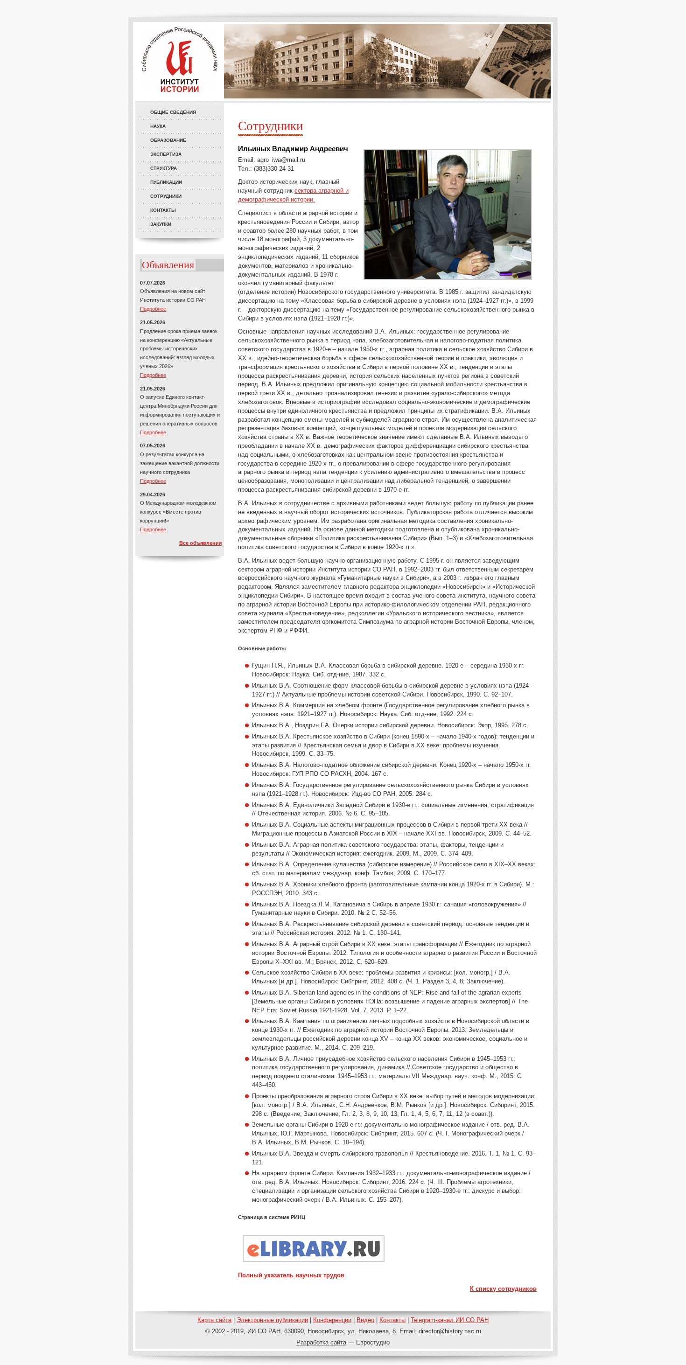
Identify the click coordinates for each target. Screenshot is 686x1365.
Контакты (163, 210)
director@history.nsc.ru (450, 1331)
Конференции (332, 1319)
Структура (163, 168)
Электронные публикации (272, 1319)
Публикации (166, 182)
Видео (365, 1319)
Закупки (160, 224)
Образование (168, 140)
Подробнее (153, 309)
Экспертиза (166, 154)
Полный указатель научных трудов (291, 1275)
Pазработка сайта (321, 1342)
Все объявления (200, 543)
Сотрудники (166, 196)
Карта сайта (214, 1319)
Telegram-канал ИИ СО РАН (450, 1319)
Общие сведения (173, 112)
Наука (158, 126)
